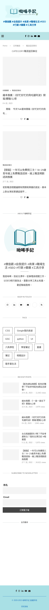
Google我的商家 (25, 331)
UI (32, 339)
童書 (39, 347)
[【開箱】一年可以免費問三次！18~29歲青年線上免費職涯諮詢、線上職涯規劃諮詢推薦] (24, 145)
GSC (7, 339)
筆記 (7, 355)
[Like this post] (21, 119)
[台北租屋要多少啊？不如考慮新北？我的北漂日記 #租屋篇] (11, 437)
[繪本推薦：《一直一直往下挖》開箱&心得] (11, 404)
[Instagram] (29, 36)
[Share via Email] (28, 119)
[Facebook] (25, 36)
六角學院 (9, 347)
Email (6, 497)
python (20, 339)
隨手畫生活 (10, 364)
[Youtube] (35, 36)
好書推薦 (6, 90)
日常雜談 (16, 46)
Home (5, 46)
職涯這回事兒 (16, 90)
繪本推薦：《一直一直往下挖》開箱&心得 (33, 402)
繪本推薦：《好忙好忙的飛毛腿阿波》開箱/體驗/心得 (34, 418)
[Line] (42, 36)
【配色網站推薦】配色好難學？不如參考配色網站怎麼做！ (34, 387)
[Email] (39, 36)
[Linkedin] (32, 36)
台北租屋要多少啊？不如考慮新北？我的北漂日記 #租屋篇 (34, 436)
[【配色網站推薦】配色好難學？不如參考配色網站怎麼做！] (11, 388)
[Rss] (41, 305)
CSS (7, 331)
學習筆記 (25, 347)
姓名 (5, 485)
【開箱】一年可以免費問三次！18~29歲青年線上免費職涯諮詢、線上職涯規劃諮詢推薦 (24, 174)
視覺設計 (21, 355)
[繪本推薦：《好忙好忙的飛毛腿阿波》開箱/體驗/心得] (24, 71)
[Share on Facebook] (24, 119)
